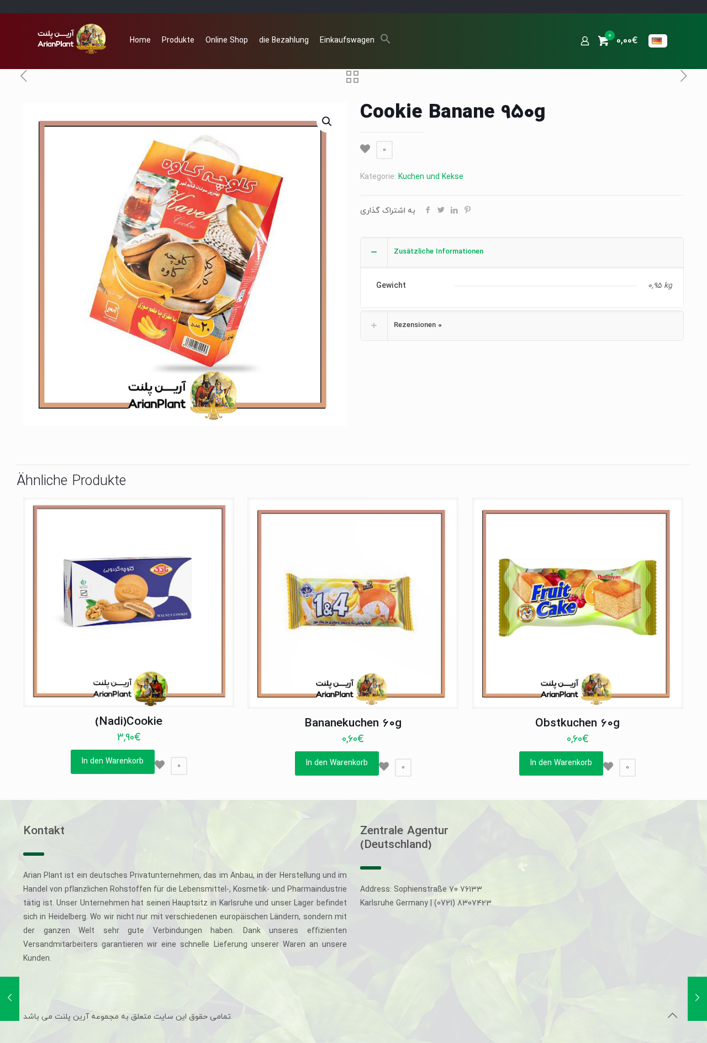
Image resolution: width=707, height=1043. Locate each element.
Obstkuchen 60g (577, 723)
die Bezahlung (284, 40)
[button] (385, 42)
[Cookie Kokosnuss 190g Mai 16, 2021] (9, 999)
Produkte (178, 40)
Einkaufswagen (347, 40)
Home (140, 40)
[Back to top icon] (672, 1016)
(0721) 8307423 (463, 903)
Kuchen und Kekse (430, 177)
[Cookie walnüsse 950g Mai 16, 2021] (697, 999)
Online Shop (226, 40)
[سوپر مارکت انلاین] (71, 38)
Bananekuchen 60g (353, 723)
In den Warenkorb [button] (113, 761)
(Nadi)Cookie (128, 722)
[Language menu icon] (657, 41)
